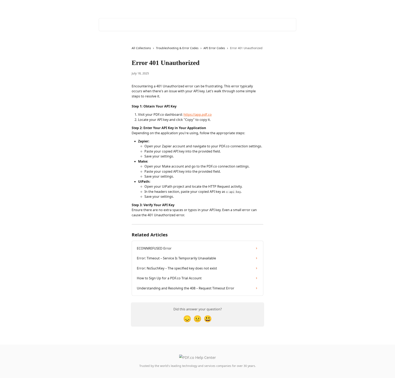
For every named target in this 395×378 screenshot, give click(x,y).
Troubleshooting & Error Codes (177, 48)
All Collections (141, 48)
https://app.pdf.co (198, 114)
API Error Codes (214, 48)
